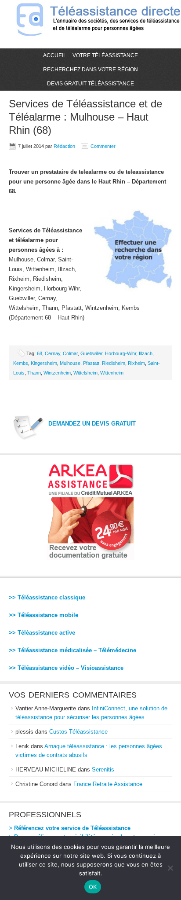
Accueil (54, 55)
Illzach (145, 353)
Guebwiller (91, 353)
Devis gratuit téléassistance (90, 84)
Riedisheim (113, 363)
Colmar (70, 353)
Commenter (103, 146)
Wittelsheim (85, 372)
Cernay (52, 353)
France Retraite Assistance (107, 784)
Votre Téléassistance (105, 55)
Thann (34, 372)
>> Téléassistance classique (47, 597)
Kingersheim (44, 363)
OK (93, 886)
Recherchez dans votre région (90, 69)
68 (39, 353)
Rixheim (136, 363)
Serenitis (103, 769)
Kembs (20, 363)
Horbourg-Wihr (120, 353)
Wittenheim (111, 372)
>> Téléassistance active (42, 632)
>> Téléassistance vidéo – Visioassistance (66, 668)
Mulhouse (70, 363)
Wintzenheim (57, 372)
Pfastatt (91, 363)
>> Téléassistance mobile (43, 615)
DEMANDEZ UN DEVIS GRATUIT (92, 423)
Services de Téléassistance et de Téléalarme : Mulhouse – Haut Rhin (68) (85, 117)
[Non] (170, 867)
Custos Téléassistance (78, 731)
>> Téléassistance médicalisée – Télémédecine (72, 650)
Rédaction (64, 146)
